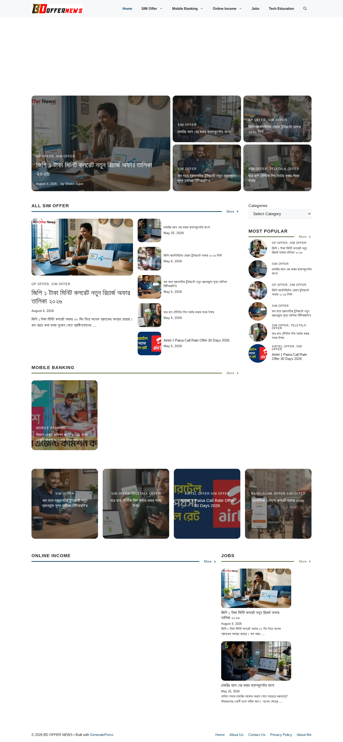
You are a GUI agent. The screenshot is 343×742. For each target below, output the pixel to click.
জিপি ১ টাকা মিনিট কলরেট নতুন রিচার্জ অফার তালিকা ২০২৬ (289, 250)
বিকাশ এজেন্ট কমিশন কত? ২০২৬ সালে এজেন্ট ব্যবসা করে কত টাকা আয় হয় (62, 437)
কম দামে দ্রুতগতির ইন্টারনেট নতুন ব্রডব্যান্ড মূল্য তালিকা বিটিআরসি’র (207, 178)
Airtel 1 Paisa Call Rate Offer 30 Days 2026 (196, 340)
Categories (257, 206)
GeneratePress (101, 735)
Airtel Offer (197, 493)
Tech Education (281, 8)
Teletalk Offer (284, 169)
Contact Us (257, 735)
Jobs (255, 8)
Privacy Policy (281, 735)
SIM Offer (149, 8)
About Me (304, 735)
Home (127, 8)
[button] (305, 9)
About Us (236, 735)
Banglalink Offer (268, 493)
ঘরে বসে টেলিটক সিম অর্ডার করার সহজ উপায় (189, 312)
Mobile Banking (185, 8)
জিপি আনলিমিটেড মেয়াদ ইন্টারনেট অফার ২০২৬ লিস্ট (193, 255)
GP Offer (45, 156)
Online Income (224, 8)
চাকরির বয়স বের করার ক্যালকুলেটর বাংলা (204, 131)
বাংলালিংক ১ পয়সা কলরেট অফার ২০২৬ (278, 500)
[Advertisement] (172, 61)
